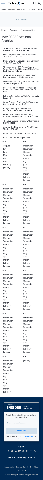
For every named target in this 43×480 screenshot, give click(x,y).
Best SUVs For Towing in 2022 (16, 137)
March (6, 161)
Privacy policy (10, 467)
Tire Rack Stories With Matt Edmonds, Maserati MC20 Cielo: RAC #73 (20, 49)
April (5, 158)
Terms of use (21, 470)
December (28, 145)
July (4, 149)
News (3, 9)
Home (3, 30)
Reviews (11, 9)
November (28, 149)
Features (21, 9)
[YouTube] (31, 451)
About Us (11, 457)
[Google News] (23, 451)
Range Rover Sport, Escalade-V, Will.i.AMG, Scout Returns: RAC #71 (18, 109)
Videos (32, 9)
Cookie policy (21, 467)
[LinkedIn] (16, 451)
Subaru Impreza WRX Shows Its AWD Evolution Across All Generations (19, 76)
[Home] (16, 3)
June (5, 152)
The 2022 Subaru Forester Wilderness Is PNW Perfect (21, 122)
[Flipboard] (19, 451)
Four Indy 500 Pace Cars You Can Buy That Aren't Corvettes (19, 55)
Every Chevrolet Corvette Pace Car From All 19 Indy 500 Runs (21, 62)
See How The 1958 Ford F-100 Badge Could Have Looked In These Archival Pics (19, 89)
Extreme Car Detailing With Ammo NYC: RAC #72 (21, 97)
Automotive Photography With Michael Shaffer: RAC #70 (20, 128)
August (6, 145)
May (5, 155)
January (6, 167)
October (27, 152)
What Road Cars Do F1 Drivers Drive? (19, 133)
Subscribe (21, 431)
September (28, 155)
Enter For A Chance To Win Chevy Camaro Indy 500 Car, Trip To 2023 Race (20, 115)
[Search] (34, 3)
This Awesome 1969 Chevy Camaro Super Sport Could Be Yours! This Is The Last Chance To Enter (21, 69)
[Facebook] (8, 451)
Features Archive (28, 30)
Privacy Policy (29, 436)
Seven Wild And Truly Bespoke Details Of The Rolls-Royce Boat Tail (21, 82)
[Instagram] (27, 451)
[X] (12, 451)
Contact (31, 457)
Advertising (21, 457)
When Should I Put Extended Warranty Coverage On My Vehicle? (20, 103)
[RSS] (35, 451)
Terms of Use (21, 438)
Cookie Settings (33, 467)
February (7, 164)
